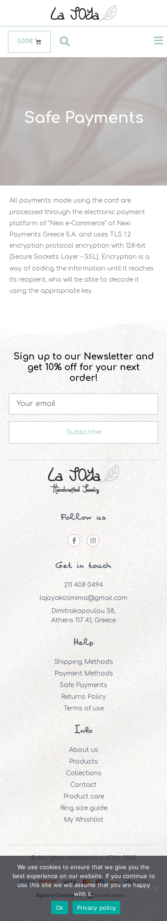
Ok (60, 907)
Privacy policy (96, 907)
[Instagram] (93, 540)
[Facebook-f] (74, 540)
